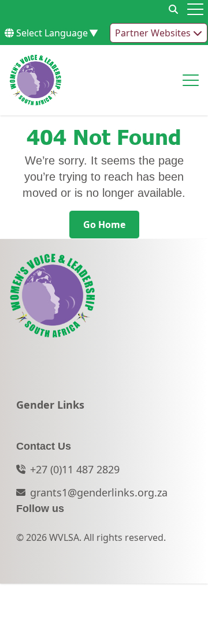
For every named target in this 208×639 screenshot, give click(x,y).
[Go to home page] (35, 80)
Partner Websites (154, 33)
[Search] (173, 9)
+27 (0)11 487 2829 (75, 469)
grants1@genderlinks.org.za (99, 492)
